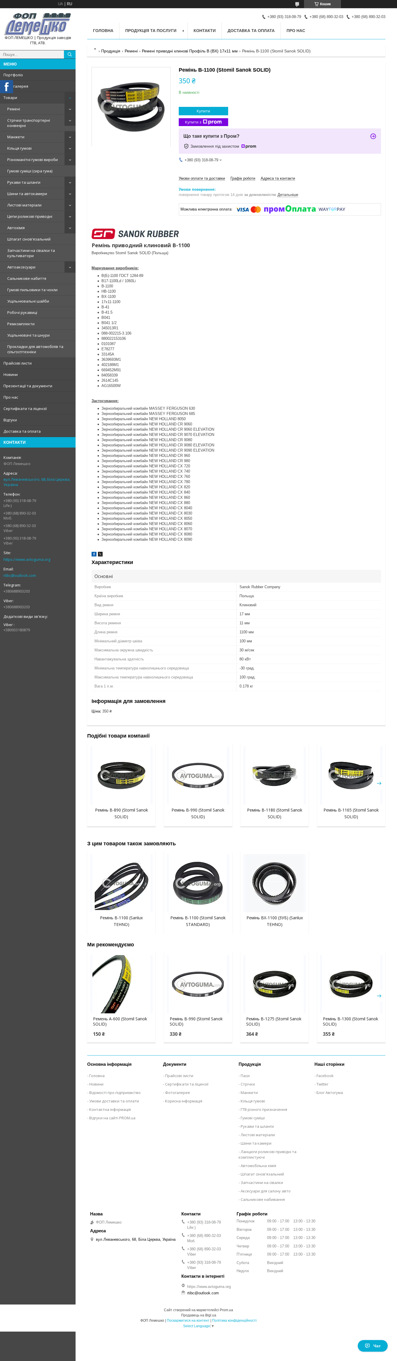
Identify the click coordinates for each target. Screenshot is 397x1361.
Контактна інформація (110, 1109)
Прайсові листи (17, 363)
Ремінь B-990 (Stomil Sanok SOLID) (196, 1021)
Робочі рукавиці (22, 312)
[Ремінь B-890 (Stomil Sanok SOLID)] (121, 775)
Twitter (322, 1084)
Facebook (325, 1075)
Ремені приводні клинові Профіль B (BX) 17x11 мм (190, 51)
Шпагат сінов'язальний (29, 239)
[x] (100, 555)
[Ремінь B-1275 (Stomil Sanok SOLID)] (274, 984)
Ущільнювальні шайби (28, 301)
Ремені (13, 109)
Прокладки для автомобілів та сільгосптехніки (35, 349)
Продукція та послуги (150, 30)
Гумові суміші (253, 1117)
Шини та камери (256, 1143)
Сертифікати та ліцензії (25, 408)
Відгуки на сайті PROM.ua (112, 1117)
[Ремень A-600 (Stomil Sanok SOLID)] (121, 984)
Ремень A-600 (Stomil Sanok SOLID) (120, 1021)
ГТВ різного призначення (264, 1109)
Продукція (110, 51)
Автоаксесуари (21, 267)
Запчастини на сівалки (262, 1182)
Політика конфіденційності (234, 1320)
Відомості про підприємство (115, 1092)
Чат (377, 1346)
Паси (245, 1075)
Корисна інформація (183, 1101)
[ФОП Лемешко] (37, 24)
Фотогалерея (15, 86)
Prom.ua (226, 1310)
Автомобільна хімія (258, 1165)
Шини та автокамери (27, 193)
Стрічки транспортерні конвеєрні (28, 123)
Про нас (10, 397)
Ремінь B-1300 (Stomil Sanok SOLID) (350, 1021)
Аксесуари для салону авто (266, 1191)
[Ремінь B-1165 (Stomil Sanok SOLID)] (351, 775)
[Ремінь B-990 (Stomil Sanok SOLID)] (198, 775)
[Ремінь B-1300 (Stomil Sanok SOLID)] (351, 984)
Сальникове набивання (263, 1199)
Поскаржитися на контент (188, 1320)
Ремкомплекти (21, 323)
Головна (103, 30)
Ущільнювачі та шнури (28, 335)
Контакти (205, 30)
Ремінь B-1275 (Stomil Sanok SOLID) (273, 1021)
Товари (10, 97)
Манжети (15, 136)
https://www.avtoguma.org (26, 559)
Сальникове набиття (26, 278)
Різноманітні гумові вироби (32, 159)
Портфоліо (13, 74)
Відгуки (10, 420)
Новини (10, 374)
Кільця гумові (19, 148)
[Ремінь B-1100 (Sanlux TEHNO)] (121, 883)
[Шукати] (70, 54)
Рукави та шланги (23, 182)
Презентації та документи (27, 385)
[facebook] (94, 555)
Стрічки (248, 1084)
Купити (203, 111)
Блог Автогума (329, 1092)
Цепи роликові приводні (29, 216)
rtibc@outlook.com (19, 575)
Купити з (193, 122)
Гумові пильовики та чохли (32, 289)
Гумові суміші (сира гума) (29, 171)
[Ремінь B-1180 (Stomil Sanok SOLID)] (274, 775)
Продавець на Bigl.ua (198, 1315)
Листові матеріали (24, 205)
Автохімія (16, 227)
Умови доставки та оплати (114, 1101)
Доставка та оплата (22, 431)
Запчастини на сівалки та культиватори (31, 253)
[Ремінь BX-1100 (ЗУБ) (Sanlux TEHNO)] (274, 883)
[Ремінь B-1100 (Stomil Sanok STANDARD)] (198, 883)
